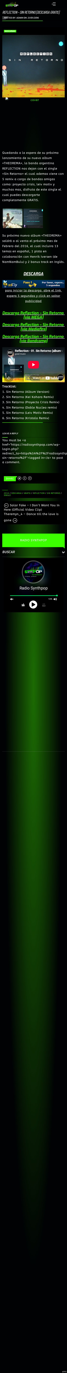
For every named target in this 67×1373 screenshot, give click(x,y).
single (7, 495)
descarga (16, 493)
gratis (27, 493)
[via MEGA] (33, 317)
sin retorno (53, 493)
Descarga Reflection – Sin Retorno (33, 313)
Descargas (10, 31)
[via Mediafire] (33, 329)
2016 (6, 493)
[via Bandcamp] (33, 340)
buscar (8, 552)
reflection (39, 493)
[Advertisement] (33, 648)
